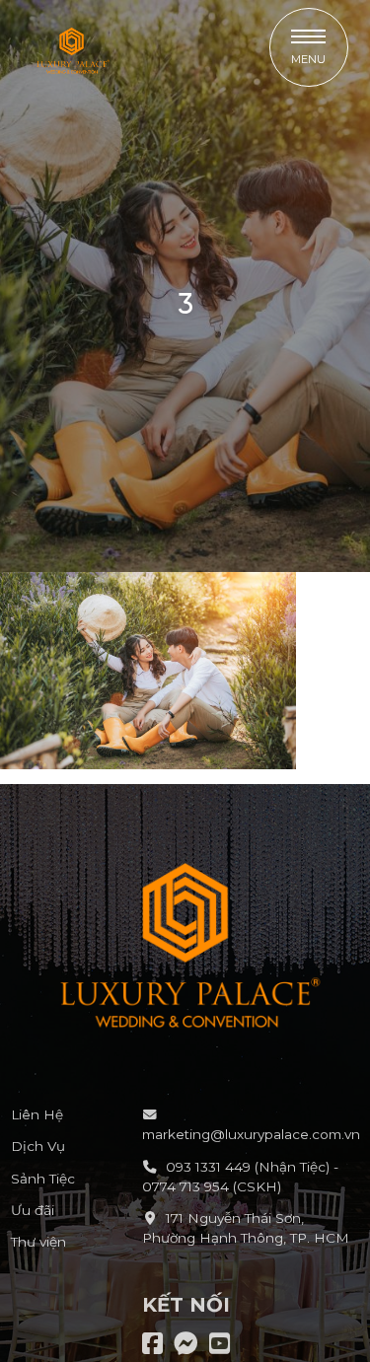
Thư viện (38, 1242)
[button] (308, 47)
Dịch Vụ (38, 1146)
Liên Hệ (37, 1114)
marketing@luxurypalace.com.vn (251, 1134)
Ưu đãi (32, 1210)
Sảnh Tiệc (43, 1178)
